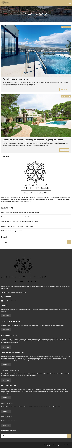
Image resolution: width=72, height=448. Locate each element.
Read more (64, 89)
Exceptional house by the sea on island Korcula (15, 217)
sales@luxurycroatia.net (10, 300)
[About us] (36, 177)
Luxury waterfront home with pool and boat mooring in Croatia (20, 212)
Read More (6, 316)
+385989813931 (8, 296)
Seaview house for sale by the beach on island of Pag (17, 226)
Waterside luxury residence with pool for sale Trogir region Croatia (33, 139)
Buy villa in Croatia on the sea (16, 79)
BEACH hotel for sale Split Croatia (11, 231)
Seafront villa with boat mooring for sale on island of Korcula (19, 221)
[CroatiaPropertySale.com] (6, 3)
